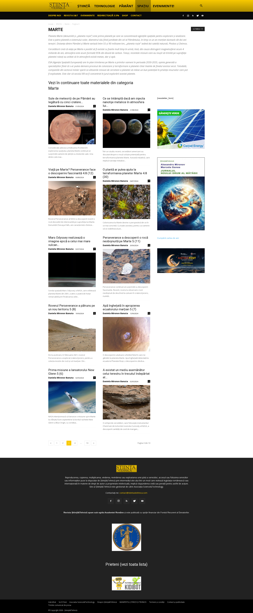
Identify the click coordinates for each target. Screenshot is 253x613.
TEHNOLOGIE (104, 6)
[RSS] (193, 16)
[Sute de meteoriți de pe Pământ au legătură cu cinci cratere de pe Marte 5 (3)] (72, 127)
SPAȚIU (143, 6)
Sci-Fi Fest (63, 602)
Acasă (50, 24)
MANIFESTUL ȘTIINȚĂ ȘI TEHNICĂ (133, 602)
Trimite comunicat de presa (59, 605)
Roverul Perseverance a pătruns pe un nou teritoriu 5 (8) (71, 307)
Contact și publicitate (176, 602)
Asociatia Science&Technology (82, 602)
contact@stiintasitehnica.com (133, 492)
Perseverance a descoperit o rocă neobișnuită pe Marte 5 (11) (125, 239)
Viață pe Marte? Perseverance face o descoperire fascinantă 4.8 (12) (72, 171)
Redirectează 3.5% (108, 15)
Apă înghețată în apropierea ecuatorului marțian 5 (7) (121, 307)
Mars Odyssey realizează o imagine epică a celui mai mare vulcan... (69, 241)
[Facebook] (183, 16)
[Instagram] (188, 16)
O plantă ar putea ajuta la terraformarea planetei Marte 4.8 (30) (125, 173)
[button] (201, 6)
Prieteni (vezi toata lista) (126, 564)
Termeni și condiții (156, 602)
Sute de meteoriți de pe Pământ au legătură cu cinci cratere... (71, 100)
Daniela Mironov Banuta (60, 106)
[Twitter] (197, 16)
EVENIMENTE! (163, 6)
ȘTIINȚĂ (83, 6)
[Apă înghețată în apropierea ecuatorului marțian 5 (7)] (126, 334)
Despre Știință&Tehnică (107, 602)
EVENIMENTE (88, 15)
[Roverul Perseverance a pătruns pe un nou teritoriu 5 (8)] (72, 334)
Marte (67, 24)
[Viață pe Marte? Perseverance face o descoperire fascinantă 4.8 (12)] (72, 198)
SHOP (125, 15)
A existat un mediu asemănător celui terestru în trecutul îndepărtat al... (126, 373)
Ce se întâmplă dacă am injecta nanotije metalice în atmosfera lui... (124, 102)
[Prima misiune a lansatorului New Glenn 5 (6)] (72, 397)
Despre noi (54, 15)
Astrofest (52, 602)
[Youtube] (202, 16)
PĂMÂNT (126, 6)
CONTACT (136, 15)
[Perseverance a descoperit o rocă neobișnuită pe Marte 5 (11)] (126, 266)
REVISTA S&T (71, 15)
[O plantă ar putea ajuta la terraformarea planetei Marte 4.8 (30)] (126, 202)
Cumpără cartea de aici (168, 238)
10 (87, 443)
